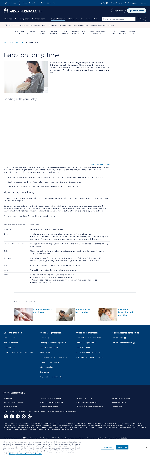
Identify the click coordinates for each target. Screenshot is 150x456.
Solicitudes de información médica (89, 357)
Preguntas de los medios (49, 377)
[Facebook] (11, 416)
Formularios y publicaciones (87, 343)
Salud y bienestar (58, 19)
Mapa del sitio (117, 406)
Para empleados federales (122, 343)
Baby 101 (19, 42)
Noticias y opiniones (48, 348)
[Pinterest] (23, 416)
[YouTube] (17, 416)
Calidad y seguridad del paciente (53, 343)
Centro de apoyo (48, 3)
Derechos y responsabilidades (86, 402)
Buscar (142, 19)
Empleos (43, 372)
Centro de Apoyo (83, 348)
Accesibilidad (8, 398)
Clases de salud (10, 348)
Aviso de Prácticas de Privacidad (51, 402)
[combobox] (119, 19)
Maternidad (8, 42)
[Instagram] (29, 416)
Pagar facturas (92, 19)
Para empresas (118, 338)
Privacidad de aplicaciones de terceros (89, 406)
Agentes (103, 3)
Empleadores (115, 3)
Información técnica (119, 402)
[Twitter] (6, 416)
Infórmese (8, 19)
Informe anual (45, 367)
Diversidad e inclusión (48, 362)
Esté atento (12, 25)
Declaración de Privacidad (33, 454)
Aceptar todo (122, 447)
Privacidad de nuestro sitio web (51, 398)
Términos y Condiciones (17, 454)
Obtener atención (75, 19)
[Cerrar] (146, 447)
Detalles (124, 438)
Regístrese (118, 11)
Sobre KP (43, 338)
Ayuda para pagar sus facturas (135, 3)
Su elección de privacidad (49, 406)
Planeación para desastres (121, 398)
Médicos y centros (39, 19)
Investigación (45, 352)
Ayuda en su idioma (10, 406)
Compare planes (22, 19)
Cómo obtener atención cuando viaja (18, 352)
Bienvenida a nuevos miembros (88, 338)
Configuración (107, 447)
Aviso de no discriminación (13, 402)
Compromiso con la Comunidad (52, 357)
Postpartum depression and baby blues (125, 312)
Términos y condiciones (84, 398)
